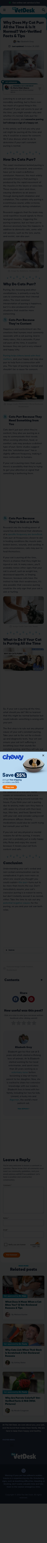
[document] (23, 771)
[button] (43, 755)
